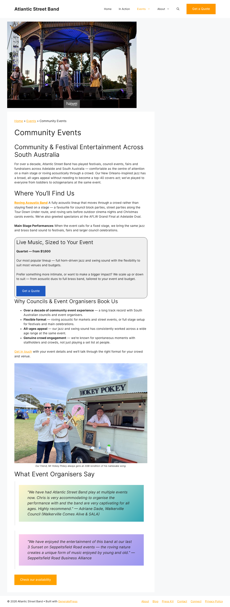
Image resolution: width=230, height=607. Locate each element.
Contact (182, 601)
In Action (124, 9)
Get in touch (23, 351)
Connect (196, 601)
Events (141, 9)
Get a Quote (201, 9)
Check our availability (35, 579)
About (161, 9)
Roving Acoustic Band (31, 202)
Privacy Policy (214, 601)
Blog (155, 601)
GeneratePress (67, 601)
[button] (178, 9)
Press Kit (168, 601)
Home (108, 9)
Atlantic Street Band (36, 9)
